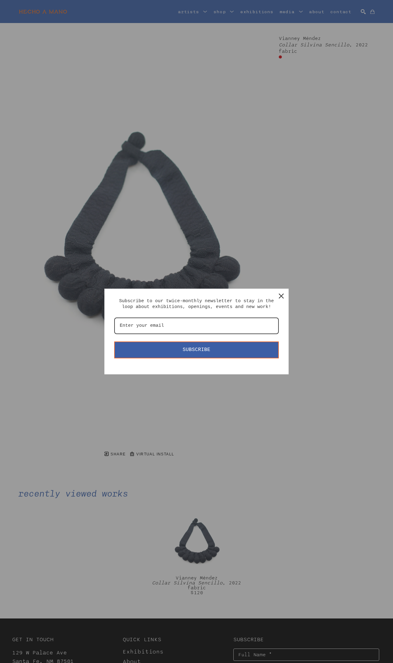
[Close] (281, 296)
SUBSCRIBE (196, 350)
